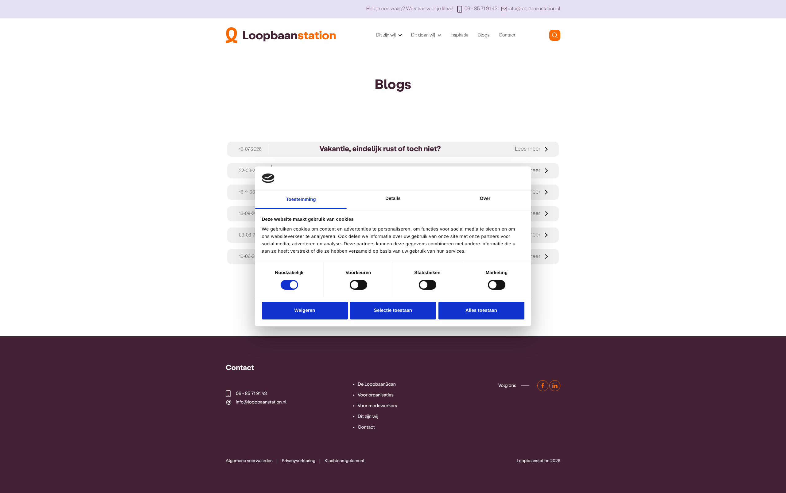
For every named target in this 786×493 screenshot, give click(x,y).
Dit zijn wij (368, 417)
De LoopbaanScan (377, 384)
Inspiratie (459, 35)
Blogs (483, 35)
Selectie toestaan (393, 310)
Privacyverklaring (298, 461)
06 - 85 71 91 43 (481, 9)
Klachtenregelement (344, 461)
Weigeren (304, 310)
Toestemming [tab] (301, 199)
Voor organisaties (376, 395)
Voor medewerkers (377, 406)
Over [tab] (485, 198)
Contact (507, 35)
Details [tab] (393, 198)
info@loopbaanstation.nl (534, 9)
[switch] (358, 285)
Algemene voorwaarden (249, 461)
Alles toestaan (481, 310)
